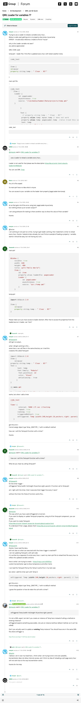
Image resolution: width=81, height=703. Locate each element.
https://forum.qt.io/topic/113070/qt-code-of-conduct (22, 637)
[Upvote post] (69, 137)
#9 (78, 478)
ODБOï (10, 147)
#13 (78, 650)
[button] (3, 700)
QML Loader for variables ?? (30, 152)
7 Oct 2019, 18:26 (24, 32)
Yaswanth (11, 247)
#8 (78, 450)
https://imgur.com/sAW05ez (42, 561)
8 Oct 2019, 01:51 (25, 509)
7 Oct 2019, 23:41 (25, 247)
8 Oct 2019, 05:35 (36, 604)
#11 (78, 543)
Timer (23, 169)
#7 (78, 337)
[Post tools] (77, 137)
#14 (78, 679)
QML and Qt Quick (16, 19)
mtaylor (11, 32)
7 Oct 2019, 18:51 (22, 180)
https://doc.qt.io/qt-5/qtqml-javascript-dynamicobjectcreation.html (31, 523)
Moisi (10, 180)
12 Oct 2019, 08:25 (23, 679)
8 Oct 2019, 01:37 (24, 478)
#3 (78, 180)
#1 (78, 32)
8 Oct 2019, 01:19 (25, 450)
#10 (78, 509)
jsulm (10, 604)
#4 (78, 202)
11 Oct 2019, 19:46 (24, 650)
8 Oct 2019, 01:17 (24, 337)
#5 (78, 226)
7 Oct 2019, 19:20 (24, 202)
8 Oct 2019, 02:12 (24, 543)
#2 (78, 147)
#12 (78, 604)
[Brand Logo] (16, 4)
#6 (78, 247)
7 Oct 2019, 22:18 (24, 226)
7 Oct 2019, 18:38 (23, 147)
